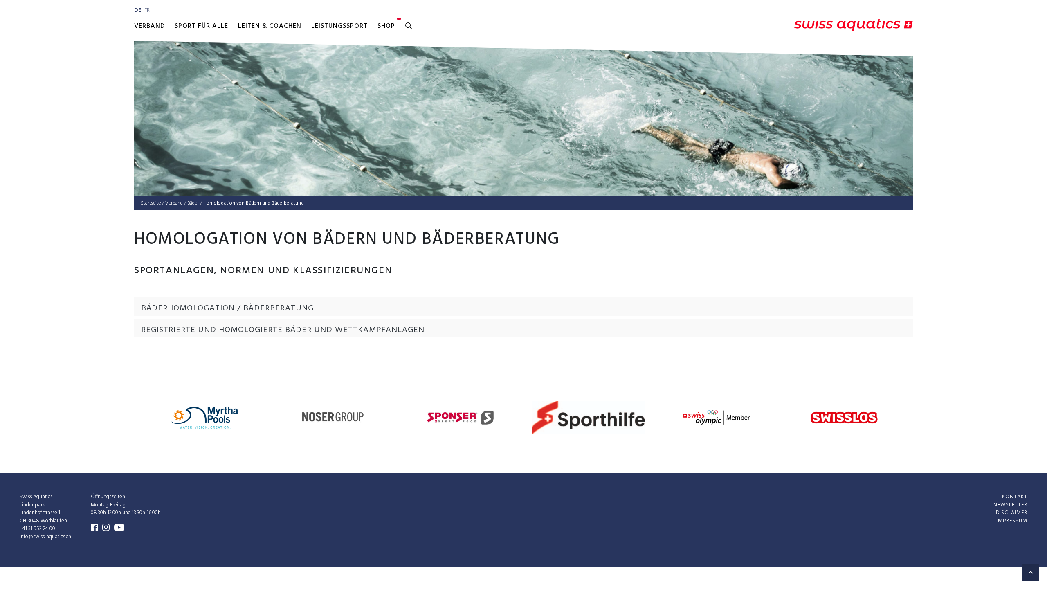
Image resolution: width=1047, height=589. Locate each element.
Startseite (151, 203)
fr (147, 10)
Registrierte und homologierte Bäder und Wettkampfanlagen (283, 330)
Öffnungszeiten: (108, 496)
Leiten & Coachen (269, 26)
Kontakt (1014, 496)
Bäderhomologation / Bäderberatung (227, 308)
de (137, 10)
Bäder (193, 203)
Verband (149, 26)
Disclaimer (1011, 512)
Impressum (1011, 521)
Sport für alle (201, 26)
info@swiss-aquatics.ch (45, 537)
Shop (386, 26)
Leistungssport (339, 26)
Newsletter (1010, 505)
